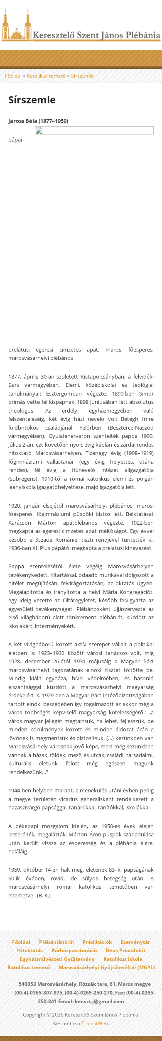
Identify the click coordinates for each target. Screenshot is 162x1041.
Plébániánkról (56, 942)
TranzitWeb (94, 1023)
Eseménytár (135, 942)
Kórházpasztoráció (74, 950)
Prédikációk (97, 942)
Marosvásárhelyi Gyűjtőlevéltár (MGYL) (107, 967)
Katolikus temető (46, 76)
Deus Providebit (125, 950)
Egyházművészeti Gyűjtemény (57, 959)
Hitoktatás (30, 950)
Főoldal (13, 76)
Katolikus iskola (122, 959)
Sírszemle (82, 76)
